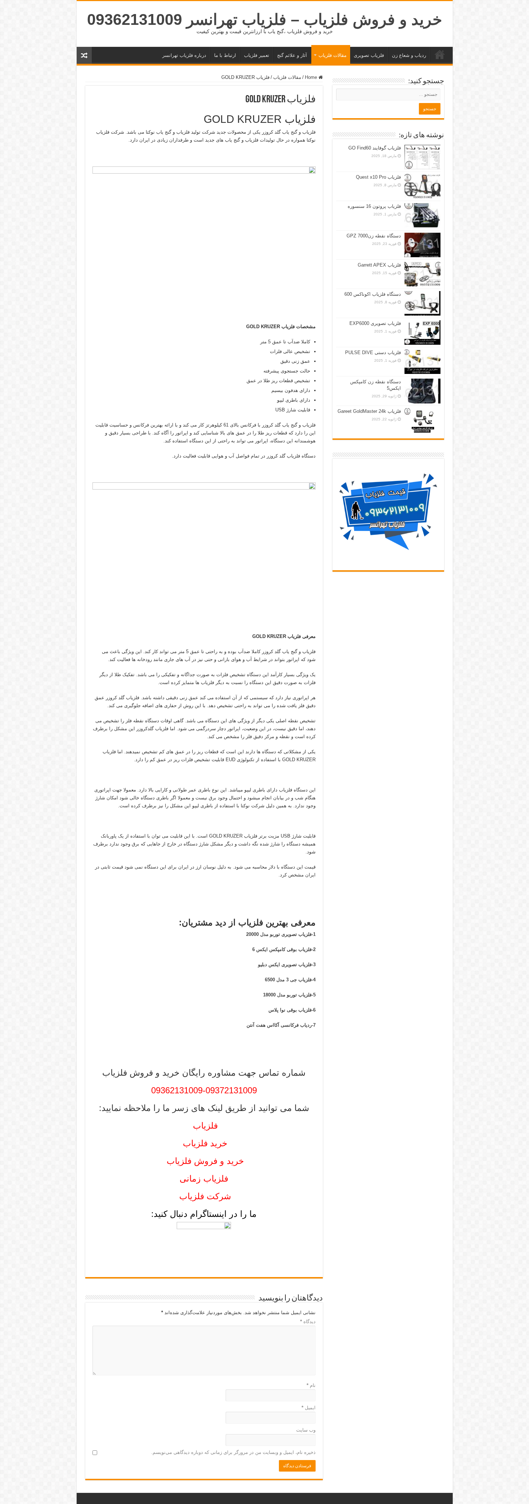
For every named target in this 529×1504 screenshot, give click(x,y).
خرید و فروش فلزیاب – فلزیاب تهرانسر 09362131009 (264, 19)
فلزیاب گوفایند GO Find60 (374, 148)
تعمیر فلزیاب (256, 55)
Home (311, 77)
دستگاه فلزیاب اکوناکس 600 (372, 294)
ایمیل (309, 1407)
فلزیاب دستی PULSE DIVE (373, 352)
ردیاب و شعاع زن (409, 55)
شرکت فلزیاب (205, 1196)
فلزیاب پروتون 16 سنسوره (374, 206)
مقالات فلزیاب (332, 55)
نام (311, 1385)
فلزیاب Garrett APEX (379, 265)
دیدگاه (308, 1321)
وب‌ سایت (306, 1430)
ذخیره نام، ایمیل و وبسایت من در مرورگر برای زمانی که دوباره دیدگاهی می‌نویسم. (233, 1452)
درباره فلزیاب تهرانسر (184, 55)
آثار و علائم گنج (292, 55)
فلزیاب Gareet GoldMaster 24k (369, 411)
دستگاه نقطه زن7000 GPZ (374, 235)
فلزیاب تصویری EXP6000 (375, 323)
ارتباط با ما (225, 55)
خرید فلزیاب (439, 54)
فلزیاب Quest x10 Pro (378, 177)
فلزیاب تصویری (369, 55)
